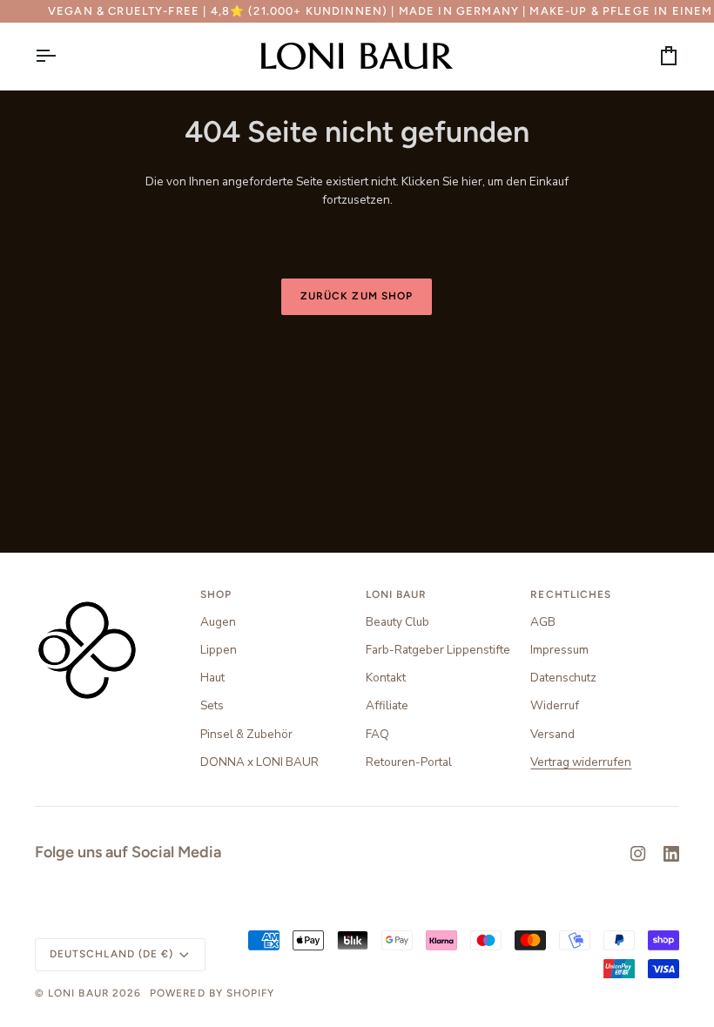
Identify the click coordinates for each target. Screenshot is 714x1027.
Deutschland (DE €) (111, 954)
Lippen (218, 649)
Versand (552, 734)
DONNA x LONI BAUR (259, 762)
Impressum (559, 649)
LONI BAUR (78, 993)
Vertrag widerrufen (580, 762)
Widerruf (554, 705)
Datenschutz (563, 677)
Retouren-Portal (409, 762)
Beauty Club (397, 622)
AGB (543, 622)
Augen (218, 622)
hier (471, 181)
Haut (212, 677)
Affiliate (387, 705)
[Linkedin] (671, 854)
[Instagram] (638, 854)
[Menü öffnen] (61, 56)
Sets (212, 705)
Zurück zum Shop (356, 296)
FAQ (377, 734)
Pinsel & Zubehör (246, 734)
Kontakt (386, 677)
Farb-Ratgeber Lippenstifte (438, 649)
